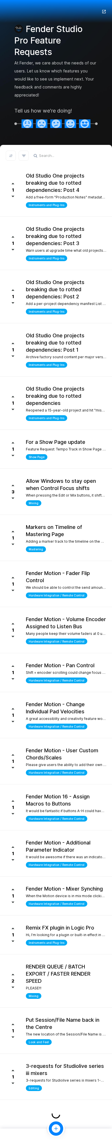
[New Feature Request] (56, 1128)
